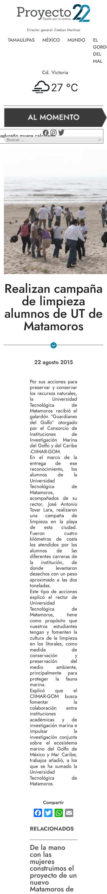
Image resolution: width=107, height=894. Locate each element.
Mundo (76, 40)
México (51, 40)
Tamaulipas (21, 40)
